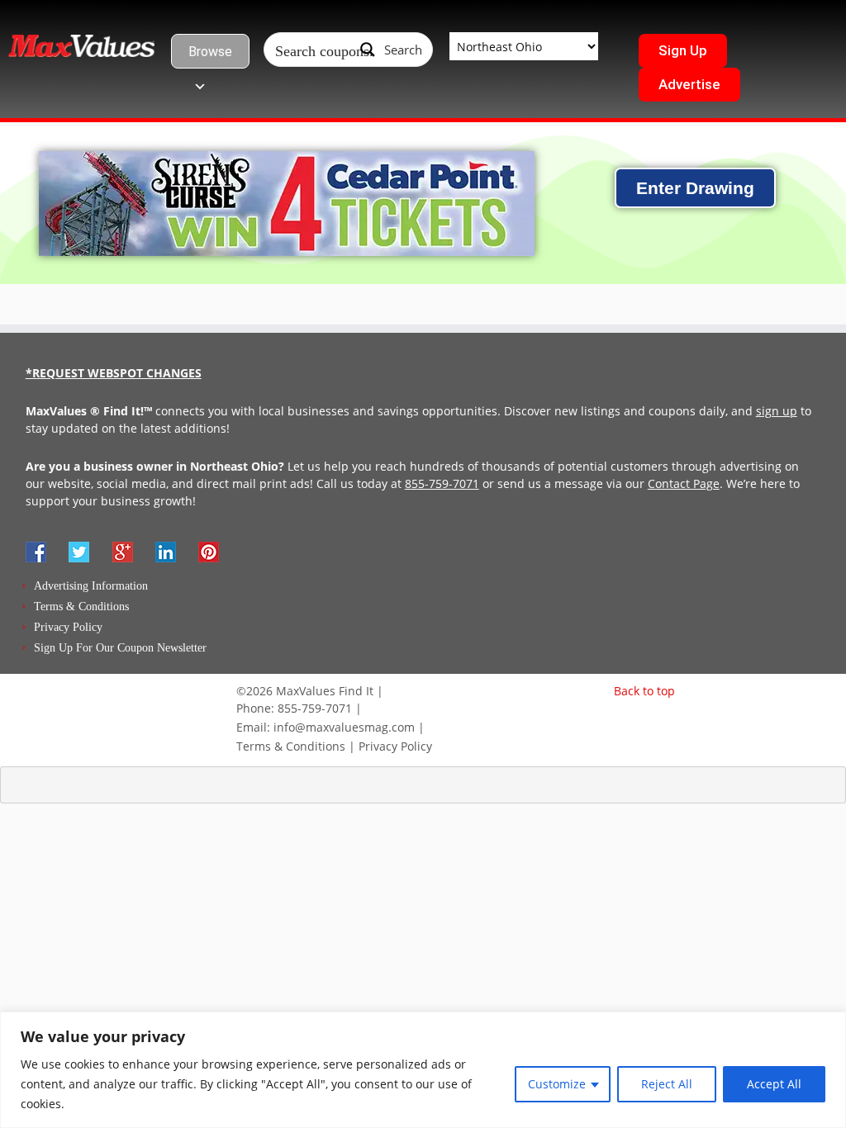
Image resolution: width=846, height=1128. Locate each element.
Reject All (666, 1084)
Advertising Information (91, 586)
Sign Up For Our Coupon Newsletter (120, 648)
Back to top (644, 691)
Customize (557, 1084)
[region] (423, 1070)
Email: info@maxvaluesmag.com (325, 727)
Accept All (774, 1084)
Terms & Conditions (81, 606)
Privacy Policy (68, 627)
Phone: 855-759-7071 (294, 708)
